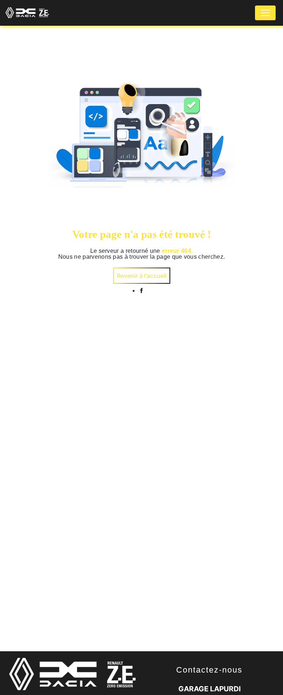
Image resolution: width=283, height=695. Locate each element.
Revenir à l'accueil (142, 275)
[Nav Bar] (265, 13)
